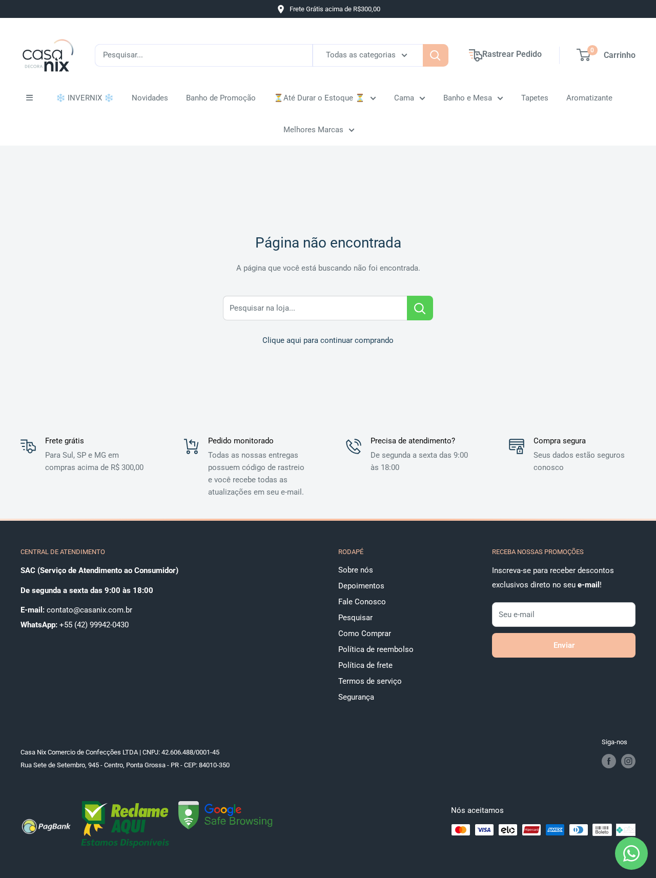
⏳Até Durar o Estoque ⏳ (319, 98)
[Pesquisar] (435, 55)
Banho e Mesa (467, 98)
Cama (404, 98)
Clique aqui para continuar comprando (328, 340)
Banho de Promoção (221, 98)
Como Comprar (364, 633)
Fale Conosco (362, 601)
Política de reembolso (376, 649)
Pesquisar (355, 617)
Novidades (150, 98)
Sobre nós (355, 570)
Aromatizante (589, 98)
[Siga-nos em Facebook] (609, 761)
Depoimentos (361, 585)
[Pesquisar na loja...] (420, 308)
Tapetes (534, 98)
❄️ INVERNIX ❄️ (85, 98)
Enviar (564, 645)
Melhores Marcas (313, 129)
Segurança (356, 697)
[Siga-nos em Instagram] (628, 761)
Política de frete (365, 665)
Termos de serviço (370, 681)
